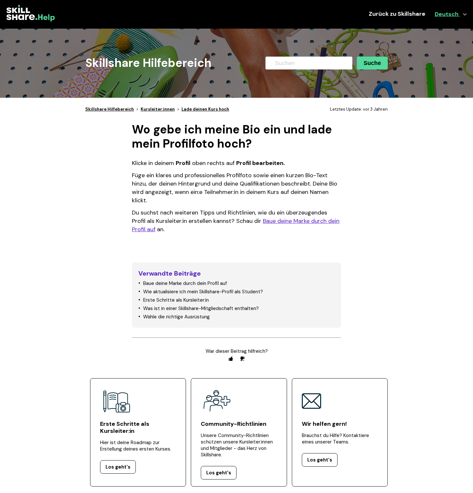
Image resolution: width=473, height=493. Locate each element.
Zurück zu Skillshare (397, 14)
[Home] (30, 20)
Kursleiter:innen (158, 109)
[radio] (231, 358)
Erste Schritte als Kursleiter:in (176, 300)
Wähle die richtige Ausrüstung (176, 317)
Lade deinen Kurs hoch (205, 109)
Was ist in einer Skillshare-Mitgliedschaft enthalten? (201, 308)
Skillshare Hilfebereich (109, 109)
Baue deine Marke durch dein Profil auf (185, 283)
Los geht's (118, 467)
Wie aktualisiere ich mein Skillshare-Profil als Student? (203, 291)
